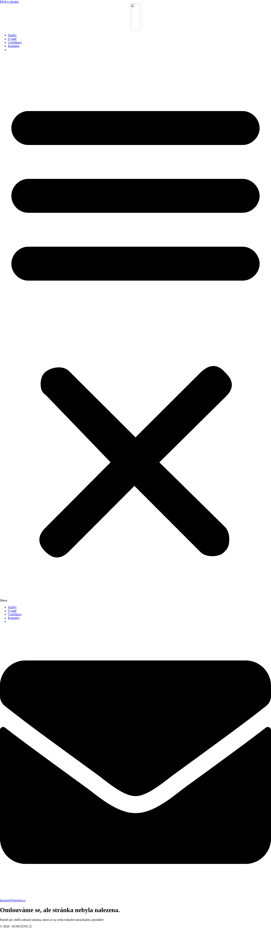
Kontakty (14, 46)
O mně (12, 39)
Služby (12, 35)
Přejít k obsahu (9, 1)
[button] (135, 328)
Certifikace (15, 42)
